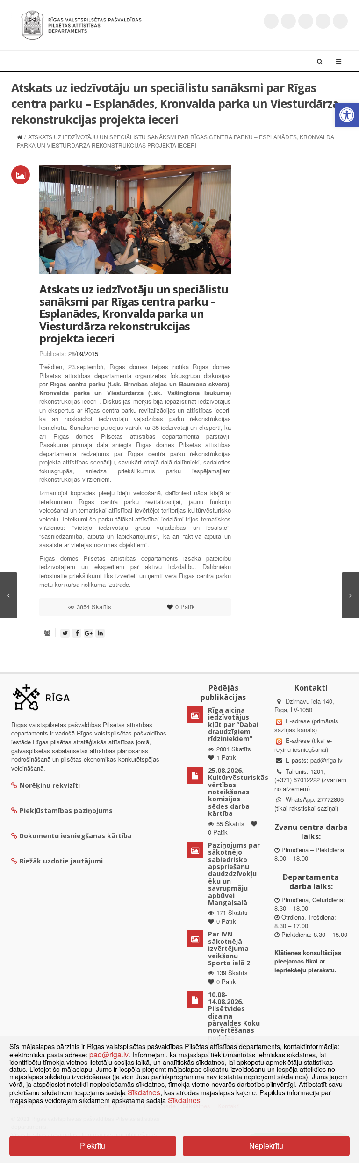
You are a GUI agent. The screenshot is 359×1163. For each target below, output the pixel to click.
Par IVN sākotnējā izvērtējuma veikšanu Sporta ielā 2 (229, 948)
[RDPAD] (81, 24)
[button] (347, 115)
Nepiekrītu (266, 1145)
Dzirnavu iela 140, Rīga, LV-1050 (304, 705)
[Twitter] (271, 21)
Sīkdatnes (144, 1092)
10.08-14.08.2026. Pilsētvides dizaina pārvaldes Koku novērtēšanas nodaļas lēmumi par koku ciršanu (234, 1023)
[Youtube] (305, 21)
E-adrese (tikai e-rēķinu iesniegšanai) (303, 745)
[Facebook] (288, 21)
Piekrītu (92, 1145)
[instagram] (323, 21)
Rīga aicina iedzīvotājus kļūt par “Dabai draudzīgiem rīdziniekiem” (233, 724)
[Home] (19, 137)
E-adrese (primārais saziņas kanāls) (306, 725)
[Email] (340, 21)
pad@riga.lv (326, 760)
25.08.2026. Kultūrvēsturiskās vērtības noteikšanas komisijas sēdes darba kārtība (238, 792)
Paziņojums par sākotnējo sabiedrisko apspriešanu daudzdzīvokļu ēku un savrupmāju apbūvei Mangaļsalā (234, 874)
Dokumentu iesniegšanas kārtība (75, 835)
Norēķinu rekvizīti (50, 785)
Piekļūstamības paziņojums (66, 810)
